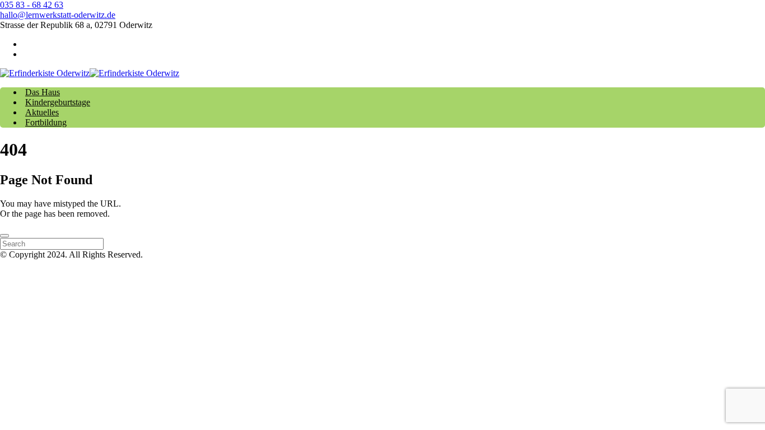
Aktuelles (42, 112)
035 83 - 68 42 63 (31, 5)
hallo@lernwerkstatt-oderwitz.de (57, 15)
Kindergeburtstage (57, 102)
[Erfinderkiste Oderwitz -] (89, 73)
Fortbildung (46, 122)
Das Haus (42, 92)
